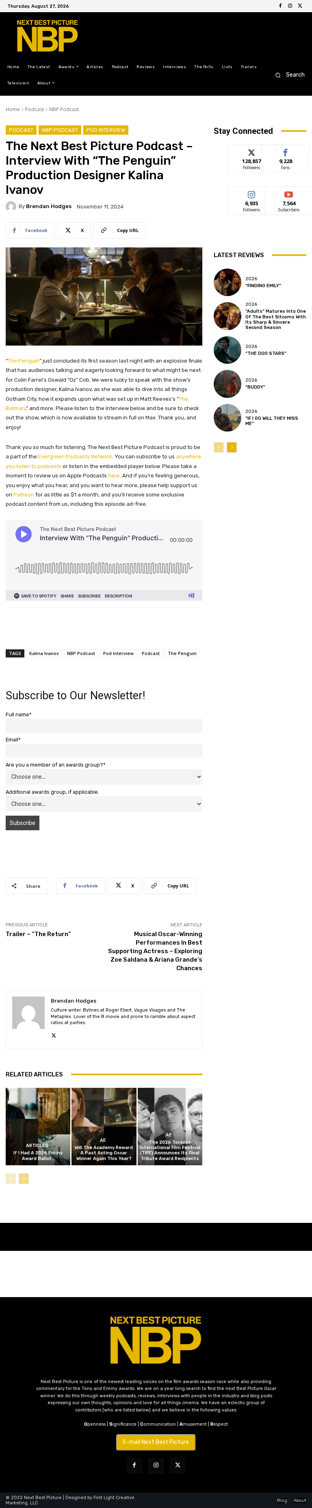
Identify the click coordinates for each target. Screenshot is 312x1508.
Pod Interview (106, 130)
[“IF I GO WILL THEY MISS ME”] (227, 418)
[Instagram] (290, 6)
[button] (287, 75)
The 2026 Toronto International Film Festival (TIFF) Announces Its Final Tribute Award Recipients (170, 1150)
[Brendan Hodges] (12, 206)
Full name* (19, 714)
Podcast (34, 109)
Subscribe (288, 193)
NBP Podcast (64, 109)
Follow (251, 151)
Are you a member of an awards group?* (56, 765)
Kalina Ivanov (44, 653)
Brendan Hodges (49, 206)
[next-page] (24, 1178)
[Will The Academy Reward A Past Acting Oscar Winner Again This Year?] (104, 1126)
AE (103, 1140)
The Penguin (23, 361)
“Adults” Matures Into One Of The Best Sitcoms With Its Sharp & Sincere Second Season (275, 319)
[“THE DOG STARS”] (227, 350)
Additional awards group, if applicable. (52, 792)
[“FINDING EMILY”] (227, 282)
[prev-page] (11, 1178)
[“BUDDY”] (227, 383)
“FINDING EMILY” (263, 285)
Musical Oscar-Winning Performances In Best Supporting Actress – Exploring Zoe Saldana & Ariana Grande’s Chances (155, 951)
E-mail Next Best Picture (156, 1442)
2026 (251, 279)
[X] (300, 6)
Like (285, 151)
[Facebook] (280, 6)
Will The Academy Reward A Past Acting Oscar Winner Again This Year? (104, 1153)
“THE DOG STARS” (265, 353)
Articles (37, 1145)
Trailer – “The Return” (38, 934)
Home (13, 109)
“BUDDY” (255, 387)
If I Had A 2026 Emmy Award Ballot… (38, 1155)
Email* (13, 740)
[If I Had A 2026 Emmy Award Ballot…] (38, 1126)
